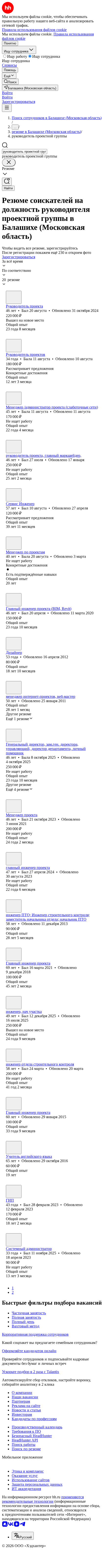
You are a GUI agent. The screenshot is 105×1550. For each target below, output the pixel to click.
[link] (10, 82)
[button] (7, 93)
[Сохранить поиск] (7, 182)
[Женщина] (13, 345)
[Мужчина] (13, 297)
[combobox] (24, 151)
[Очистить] (9, 162)
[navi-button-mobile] (7, 108)
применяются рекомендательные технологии (43, 1499)
